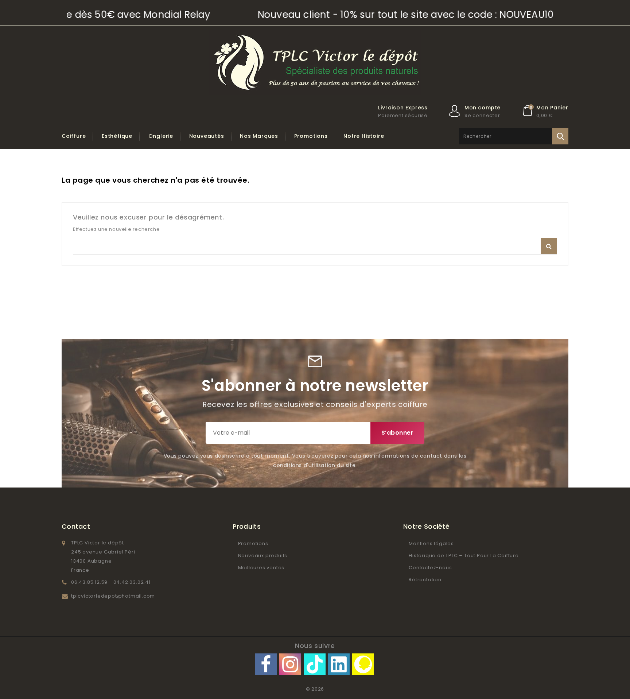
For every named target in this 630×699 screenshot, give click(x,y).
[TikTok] (315, 664)
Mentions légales (431, 543)
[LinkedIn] (339, 664)
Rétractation (425, 579)
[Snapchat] (363, 664)
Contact (76, 526)
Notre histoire (363, 136)
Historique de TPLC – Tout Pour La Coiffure (464, 555)
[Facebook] (266, 664)
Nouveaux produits (263, 555)
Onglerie (160, 136)
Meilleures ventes (261, 567)
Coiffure (74, 136)
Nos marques (259, 136)
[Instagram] (290, 664)
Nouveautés (206, 136)
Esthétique (117, 136)
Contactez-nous (430, 567)
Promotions (311, 136)
